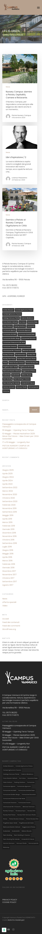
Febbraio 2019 (8, 526)
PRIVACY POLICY (9, 899)
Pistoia (5, 363)
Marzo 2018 (7, 560)
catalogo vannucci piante (11, 318)
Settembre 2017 (9, 581)
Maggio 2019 (7, 515)
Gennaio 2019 (8, 529)
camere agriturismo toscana (12, 314)
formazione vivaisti (24, 346)
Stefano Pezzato (27, 375)
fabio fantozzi (7, 326)
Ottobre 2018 (8, 540)
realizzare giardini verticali (11, 371)
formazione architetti (9, 334)
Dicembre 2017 (9, 571)
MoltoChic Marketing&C (16, 920)
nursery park (31, 354)
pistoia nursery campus (16, 363)
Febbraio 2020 (9, 505)
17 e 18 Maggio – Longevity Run (16, 442)
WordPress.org (9, 629)
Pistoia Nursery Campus (21, 115)
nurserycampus (21, 354)
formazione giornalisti (29, 338)
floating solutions (19, 326)
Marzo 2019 (7, 522)
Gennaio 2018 (8, 567)
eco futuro (22, 322)
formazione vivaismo (9, 346)
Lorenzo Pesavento (19, 178)
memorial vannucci (29, 350)
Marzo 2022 (7, 491)
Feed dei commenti (11, 626)
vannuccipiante (33, 387)
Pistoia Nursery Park (32, 363)
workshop (6, 391)
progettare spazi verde (10, 367)
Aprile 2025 (7, 473)
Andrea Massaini (8, 310)
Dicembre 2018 (9, 533)
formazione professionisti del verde (14, 342)
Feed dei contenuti (10, 622)
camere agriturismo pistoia (24, 310)
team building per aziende (11, 383)
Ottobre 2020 (8, 498)
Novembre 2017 (9, 574)
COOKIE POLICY (9, 902)
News (8, 87)
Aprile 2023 (7, 484)
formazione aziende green (26, 334)
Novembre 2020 (9, 494)
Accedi (5, 619)
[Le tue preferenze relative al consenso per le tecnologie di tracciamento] (4, 930)
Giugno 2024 (8, 477)
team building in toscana (22, 379)
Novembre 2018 (9, 536)
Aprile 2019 (7, 519)
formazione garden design (11, 338)
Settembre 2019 (9, 512)
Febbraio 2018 (8, 564)
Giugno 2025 (8, 470)
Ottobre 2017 (8, 578)
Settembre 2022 (9, 487)
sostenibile (6, 375)
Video (4, 605)
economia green (33, 322)
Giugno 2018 (7, 550)
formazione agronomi (24, 330)
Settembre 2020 (9, 501)
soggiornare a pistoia (28, 371)
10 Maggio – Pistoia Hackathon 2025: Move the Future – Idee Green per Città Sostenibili (20, 436)
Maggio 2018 (7, 553)
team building (7, 379)
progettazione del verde (26, 367)
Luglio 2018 (7, 546)
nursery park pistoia (9, 359)
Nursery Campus (8, 354)
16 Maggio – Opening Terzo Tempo (18, 430)
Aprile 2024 (7, 480)
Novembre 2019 (9, 508)
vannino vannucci (8, 387)
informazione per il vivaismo (12, 350)
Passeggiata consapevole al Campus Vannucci (19, 425)
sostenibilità (16, 375)
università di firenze (27, 383)
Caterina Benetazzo (27, 318)
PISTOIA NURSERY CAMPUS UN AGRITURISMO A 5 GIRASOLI (15, 447)
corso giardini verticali (10, 322)
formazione (30, 326)
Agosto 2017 (7, 585)
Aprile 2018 (7, 557)
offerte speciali (9, 602)
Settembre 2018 (9, 543)
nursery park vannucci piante (26, 359)
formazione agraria (9, 330)
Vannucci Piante (21, 387)
